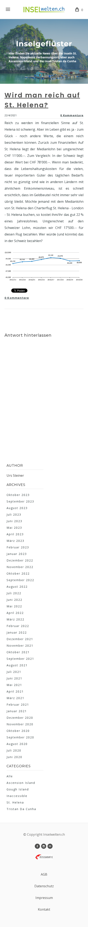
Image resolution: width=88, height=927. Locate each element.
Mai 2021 (14, 685)
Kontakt (44, 909)
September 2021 (20, 659)
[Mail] (50, 846)
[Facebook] (37, 846)
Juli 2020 (14, 750)
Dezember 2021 (20, 639)
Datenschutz (44, 886)
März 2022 (15, 619)
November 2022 (20, 567)
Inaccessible (17, 796)
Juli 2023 (14, 514)
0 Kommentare (71, 115)
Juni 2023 (14, 521)
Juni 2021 (14, 678)
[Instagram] (43, 846)
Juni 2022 (14, 600)
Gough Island (18, 789)
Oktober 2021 (18, 652)
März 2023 (15, 541)
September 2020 (20, 737)
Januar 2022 (17, 632)
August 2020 (17, 744)
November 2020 (20, 724)
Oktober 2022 (18, 573)
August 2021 (17, 665)
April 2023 (15, 534)
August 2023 (17, 508)
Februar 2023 (18, 547)
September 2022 (20, 580)
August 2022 (17, 587)
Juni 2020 (14, 757)
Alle (10, 776)
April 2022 (15, 613)
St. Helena (15, 802)
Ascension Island (21, 783)
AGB (44, 874)
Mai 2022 (14, 606)
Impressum (44, 897)
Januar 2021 (17, 711)
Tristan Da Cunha (21, 809)
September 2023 (20, 501)
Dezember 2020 (20, 718)
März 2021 (15, 698)
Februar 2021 (18, 704)
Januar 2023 (17, 554)
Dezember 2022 (20, 560)
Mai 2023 (14, 528)
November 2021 (20, 645)
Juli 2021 (14, 672)
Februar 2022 (18, 626)
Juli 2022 (14, 593)
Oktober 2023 (18, 495)
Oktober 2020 (18, 731)
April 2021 (15, 691)
